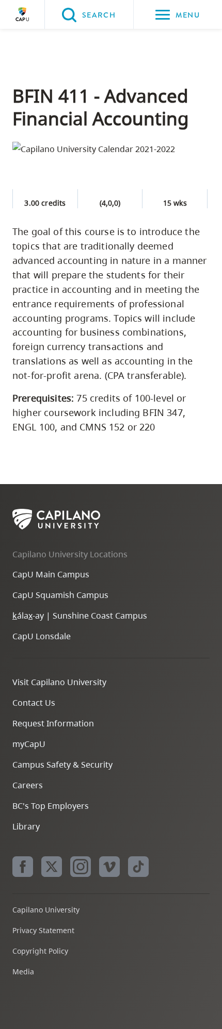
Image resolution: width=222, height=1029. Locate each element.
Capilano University (22, 14)
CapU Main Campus (50, 574)
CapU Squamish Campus (60, 595)
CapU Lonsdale (41, 636)
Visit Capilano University (59, 682)
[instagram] (80, 866)
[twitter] (51, 866)
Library (26, 826)
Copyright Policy (40, 951)
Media (23, 971)
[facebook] (22, 866)
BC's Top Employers (50, 805)
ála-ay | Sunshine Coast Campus (79, 615)
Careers (27, 785)
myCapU (28, 744)
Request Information (53, 723)
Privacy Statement (43, 930)
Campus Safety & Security (62, 764)
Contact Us (33, 702)
